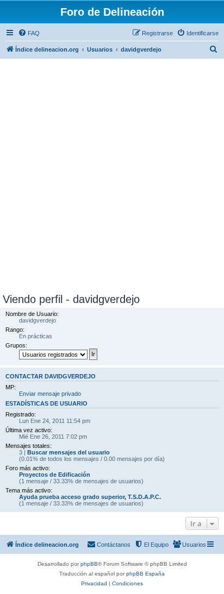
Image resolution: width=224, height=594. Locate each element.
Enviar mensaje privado (50, 393)
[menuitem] (29, 33)
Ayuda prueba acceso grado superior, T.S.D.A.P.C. (90, 497)
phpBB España (145, 574)
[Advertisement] (112, 176)
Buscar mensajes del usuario (68, 452)
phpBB (89, 564)
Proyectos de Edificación (54, 474)
